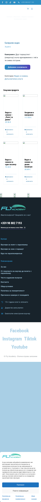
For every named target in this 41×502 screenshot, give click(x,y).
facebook (19, 331)
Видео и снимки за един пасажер (10, 161)
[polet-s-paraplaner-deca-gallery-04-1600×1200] (28, 196)
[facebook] (2, 2)
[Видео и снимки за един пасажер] (10, 149)
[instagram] (6, 2)
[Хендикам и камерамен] (30, 102)
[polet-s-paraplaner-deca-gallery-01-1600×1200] (1, 194)
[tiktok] (10, 2)
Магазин (17, 17)
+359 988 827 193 (27, 2)
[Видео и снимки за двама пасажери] (30, 149)
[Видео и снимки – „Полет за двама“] (10, 102)
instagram (12, 339)
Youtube (19, 347)
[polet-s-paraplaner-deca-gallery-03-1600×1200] (15, 196)
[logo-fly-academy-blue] (13, 205)
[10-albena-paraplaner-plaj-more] (28, 194)
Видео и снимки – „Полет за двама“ (9, 116)
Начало (9, 17)
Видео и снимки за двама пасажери (28, 163)
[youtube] (14, 2)
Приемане (20, 485)
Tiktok (30, 339)
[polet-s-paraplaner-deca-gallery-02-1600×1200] (15, 194)
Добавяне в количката (17, 67)
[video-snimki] (20, 34)
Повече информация (20, 491)
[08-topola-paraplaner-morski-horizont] (1, 196)
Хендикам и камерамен (29, 113)
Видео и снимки (27, 17)
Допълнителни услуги (14, 79)
